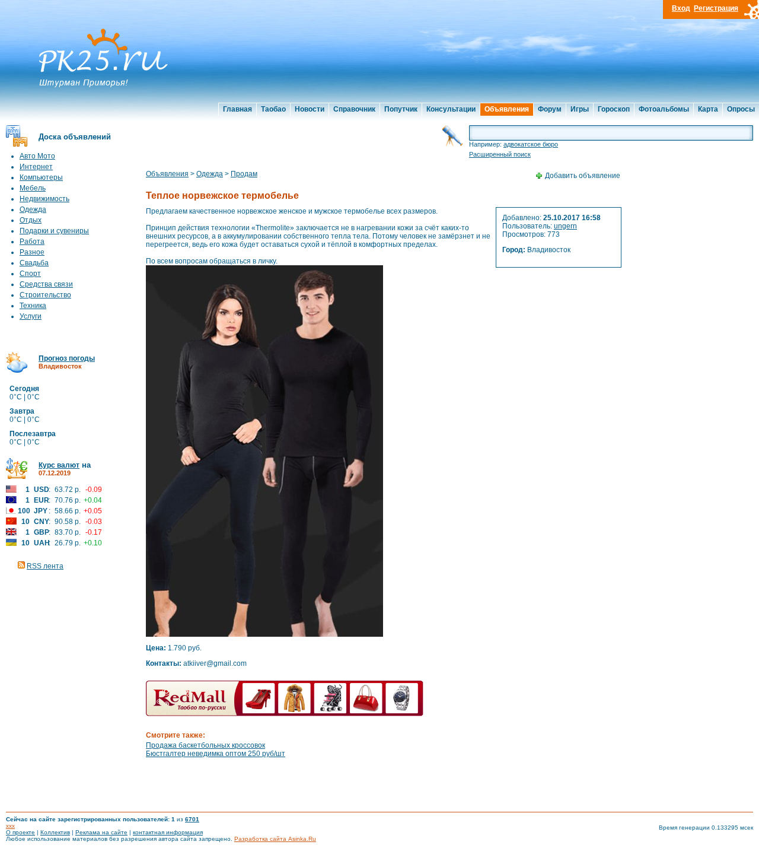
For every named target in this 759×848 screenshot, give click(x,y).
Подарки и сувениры (54, 231)
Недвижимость (44, 199)
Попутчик (400, 109)
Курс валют (59, 465)
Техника (33, 305)
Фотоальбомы (664, 109)
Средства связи (46, 284)
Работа (32, 241)
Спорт (30, 273)
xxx (10, 825)
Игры (579, 109)
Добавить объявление (582, 175)
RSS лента (45, 566)
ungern (565, 226)
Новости (309, 109)
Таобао (273, 109)
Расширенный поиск (500, 154)
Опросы (741, 109)
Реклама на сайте (101, 832)
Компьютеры (41, 177)
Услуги (31, 316)
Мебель (33, 188)
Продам (244, 174)
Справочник (354, 109)
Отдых (31, 220)
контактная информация (168, 832)
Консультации (451, 109)
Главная (237, 109)
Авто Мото (37, 156)
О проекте (20, 832)
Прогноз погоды (67, 358)
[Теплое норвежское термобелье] (264, 634)
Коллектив (55, 832)
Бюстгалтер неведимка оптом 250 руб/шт (215, 753)
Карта (708, 109)
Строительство (45, 295)
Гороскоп (614, 109)
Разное (32, 252)
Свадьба (34, 263)
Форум (550, 109)
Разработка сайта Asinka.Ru (275, 839)
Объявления (506, 109)
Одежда (33, 209)
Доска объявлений (75, 136)
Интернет (36, 167)
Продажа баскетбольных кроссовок (205, 745)
